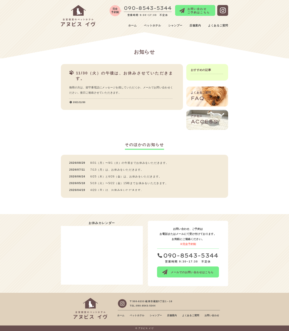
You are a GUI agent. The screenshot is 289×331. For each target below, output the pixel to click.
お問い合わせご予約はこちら (198, 11)
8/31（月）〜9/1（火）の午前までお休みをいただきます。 (129, 162)
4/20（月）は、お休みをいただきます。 (117, 190)
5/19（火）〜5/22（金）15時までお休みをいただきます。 (129, 183)
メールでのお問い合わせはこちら (192, 272)
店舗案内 (195, 25)
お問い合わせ (212, 315)
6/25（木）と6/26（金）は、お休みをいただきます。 (126, 176)
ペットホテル (152, 25)
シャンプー (175, 25)
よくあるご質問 (218, 25)
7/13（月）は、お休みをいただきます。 (117, 169)
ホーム (132, 25)
